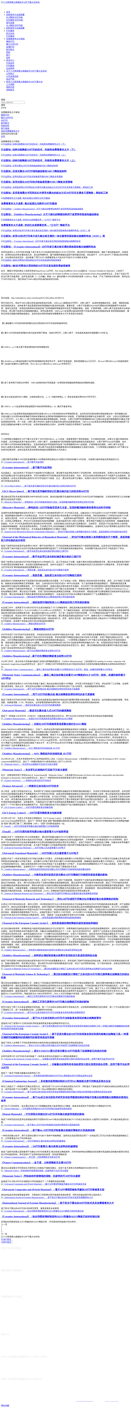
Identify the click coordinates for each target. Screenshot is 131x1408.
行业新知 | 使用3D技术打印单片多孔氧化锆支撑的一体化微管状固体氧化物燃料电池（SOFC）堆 (53, 236)
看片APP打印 (12, 44)
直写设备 (10, 23)
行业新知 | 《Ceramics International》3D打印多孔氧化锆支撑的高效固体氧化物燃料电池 (48, 246)
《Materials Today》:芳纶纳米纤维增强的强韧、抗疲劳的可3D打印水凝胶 (40, 1176)
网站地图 (5, 1405)
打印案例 (10, 36)
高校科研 (5, 126)
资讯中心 (10, 60)
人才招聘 (10, 84)
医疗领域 (5, 128)
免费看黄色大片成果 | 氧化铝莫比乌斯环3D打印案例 (29, 203)
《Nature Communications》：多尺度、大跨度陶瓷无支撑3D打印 (36, 1162)
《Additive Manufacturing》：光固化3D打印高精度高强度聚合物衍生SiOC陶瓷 (43, 724)
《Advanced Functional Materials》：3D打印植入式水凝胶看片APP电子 (40, 853)
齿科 (8, 57)
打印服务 (10, 31)
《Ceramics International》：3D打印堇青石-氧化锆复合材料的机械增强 (39, 1146)
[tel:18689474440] (2, 97)
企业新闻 (10, 68)
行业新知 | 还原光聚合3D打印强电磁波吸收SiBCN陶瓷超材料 (34, 171)
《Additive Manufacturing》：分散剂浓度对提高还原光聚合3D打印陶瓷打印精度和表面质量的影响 (54, 874)
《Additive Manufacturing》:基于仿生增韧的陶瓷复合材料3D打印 (36, 656)
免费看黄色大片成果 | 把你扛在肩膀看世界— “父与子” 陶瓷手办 (35, 225)
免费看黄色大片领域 (15, 39)
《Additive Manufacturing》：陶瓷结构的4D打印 (27, 629)
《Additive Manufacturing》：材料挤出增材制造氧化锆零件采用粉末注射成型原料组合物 (49, 955)
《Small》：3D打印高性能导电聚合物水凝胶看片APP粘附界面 (34, 831)
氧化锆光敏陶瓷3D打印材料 (12, 1279)
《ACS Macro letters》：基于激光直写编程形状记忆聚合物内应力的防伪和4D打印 (45, 491)
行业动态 (10, 63)
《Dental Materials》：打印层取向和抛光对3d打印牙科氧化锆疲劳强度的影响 (42, 1114)
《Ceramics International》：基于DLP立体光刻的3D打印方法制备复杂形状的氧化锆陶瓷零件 (51, 1018)
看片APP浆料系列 (8, 1290)
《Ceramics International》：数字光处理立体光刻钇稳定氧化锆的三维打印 (41, 556)
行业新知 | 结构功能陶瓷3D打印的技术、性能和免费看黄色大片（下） (38, 149)
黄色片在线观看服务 (11, 1248)
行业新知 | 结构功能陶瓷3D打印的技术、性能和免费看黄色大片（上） (38, 160)
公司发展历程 (12, 76)
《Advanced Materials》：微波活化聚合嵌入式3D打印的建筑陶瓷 (36, 710)
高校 (8, 52)
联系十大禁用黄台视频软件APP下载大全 (24, 82)
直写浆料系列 (6, 1286)
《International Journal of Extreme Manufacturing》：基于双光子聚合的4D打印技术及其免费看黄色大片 (57, 1203)
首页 (8, 12)
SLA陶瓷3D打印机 (14, 25)
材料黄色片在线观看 (15, 28)
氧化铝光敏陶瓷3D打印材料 (12, 1282)
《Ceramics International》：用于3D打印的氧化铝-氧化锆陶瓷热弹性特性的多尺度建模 (48, 694)
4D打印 (4, 120)
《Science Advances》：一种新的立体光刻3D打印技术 (30, 786)
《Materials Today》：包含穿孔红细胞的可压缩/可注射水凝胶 (34, 769)
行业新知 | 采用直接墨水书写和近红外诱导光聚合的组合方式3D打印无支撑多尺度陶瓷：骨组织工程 (54, 192)
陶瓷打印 (10, 41)
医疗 (8, 55)
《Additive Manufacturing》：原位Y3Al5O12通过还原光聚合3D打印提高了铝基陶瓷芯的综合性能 (54, 1051)
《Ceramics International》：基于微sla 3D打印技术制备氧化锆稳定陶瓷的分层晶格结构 (48, 1130)
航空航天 (10, 49)
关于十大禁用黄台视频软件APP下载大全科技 (26, 71)
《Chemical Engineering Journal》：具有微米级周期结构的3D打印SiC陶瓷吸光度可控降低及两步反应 (56, 1081)
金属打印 (10, 47)
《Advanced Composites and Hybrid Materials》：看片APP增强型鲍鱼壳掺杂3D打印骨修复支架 (52, 1189)
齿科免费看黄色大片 (10, 131)
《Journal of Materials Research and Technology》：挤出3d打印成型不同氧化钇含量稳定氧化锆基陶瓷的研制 (59, 899)
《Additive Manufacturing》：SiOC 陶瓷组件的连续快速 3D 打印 (36, 753)
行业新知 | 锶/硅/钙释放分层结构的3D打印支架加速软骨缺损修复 (35, 265)
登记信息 (10, 33)
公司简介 (10, 74)
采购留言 (10, 90)
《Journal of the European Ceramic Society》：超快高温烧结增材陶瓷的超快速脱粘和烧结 (49, 923)
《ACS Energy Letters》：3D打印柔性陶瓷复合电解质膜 (31, 812)
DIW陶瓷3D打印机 (15, 20)
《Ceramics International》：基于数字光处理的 (26, 467)
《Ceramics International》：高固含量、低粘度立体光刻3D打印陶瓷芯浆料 (41, 575)
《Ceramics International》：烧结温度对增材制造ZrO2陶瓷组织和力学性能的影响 (45, 602)
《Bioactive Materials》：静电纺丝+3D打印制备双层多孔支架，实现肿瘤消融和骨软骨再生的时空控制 (56, 507)
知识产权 (10, 79)
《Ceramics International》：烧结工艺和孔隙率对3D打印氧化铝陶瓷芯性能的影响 (45, 1001)
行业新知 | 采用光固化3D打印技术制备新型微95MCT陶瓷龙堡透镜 (37, 182)
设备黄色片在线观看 (15, 15)
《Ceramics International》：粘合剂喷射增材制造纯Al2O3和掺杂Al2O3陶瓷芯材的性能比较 (50, 1216)
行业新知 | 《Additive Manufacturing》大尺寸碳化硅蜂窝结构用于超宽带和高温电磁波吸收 (50, 214)
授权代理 (10, 87)
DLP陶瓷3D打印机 (14, 17)
